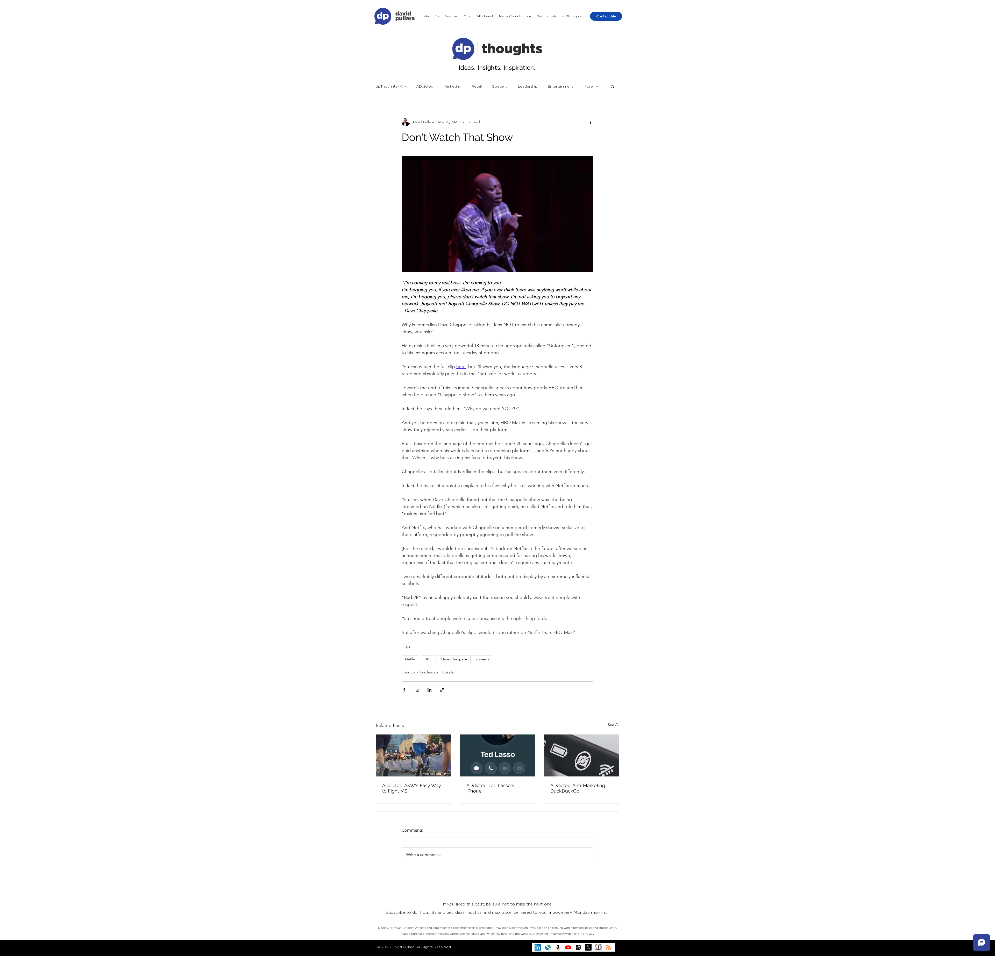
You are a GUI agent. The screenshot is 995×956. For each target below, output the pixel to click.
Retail (477, 86)
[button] (451, 16)
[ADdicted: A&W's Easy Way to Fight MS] (413, 755)
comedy (482, 659)
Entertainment (560, 86)
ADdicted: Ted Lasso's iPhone (490, 788)
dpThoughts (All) (391, 86)
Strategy (500, 86)
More (588, 86)
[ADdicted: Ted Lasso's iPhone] (497, 755)
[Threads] (578, 947)
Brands (448, 672)
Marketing (452, 86)
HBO (428, 659)
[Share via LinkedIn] (429, 690)
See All (613, 724)
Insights (409, 672)
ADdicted (424, 86)
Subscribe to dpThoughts (411, 912)
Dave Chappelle (454, 659)
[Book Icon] (598, 947)
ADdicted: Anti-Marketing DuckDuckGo (577, 788)
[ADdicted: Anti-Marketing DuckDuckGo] (581, 755)
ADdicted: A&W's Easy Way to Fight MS (411, 788)
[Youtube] (568, 947)
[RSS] (608, 947)
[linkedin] (538, 947)
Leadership (527, 86)
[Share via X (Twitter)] (416, 690)
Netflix (410, 659)
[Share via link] (442, 690)
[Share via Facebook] (404, 690)
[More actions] (590, 122)
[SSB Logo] (548, 947)
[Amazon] (558, 947)
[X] (588, 947)
